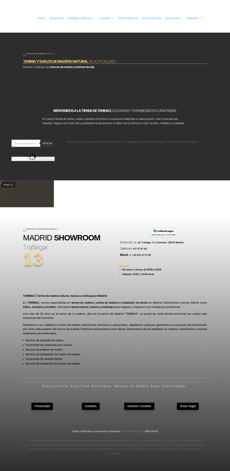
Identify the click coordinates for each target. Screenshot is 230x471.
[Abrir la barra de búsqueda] (202, 18)
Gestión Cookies (139, 406)
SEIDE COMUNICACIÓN (132, 431)
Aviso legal (188, 406)
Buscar (47, 143)
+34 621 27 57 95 (141, 255)
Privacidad (42, 406)
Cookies (90, 406)
